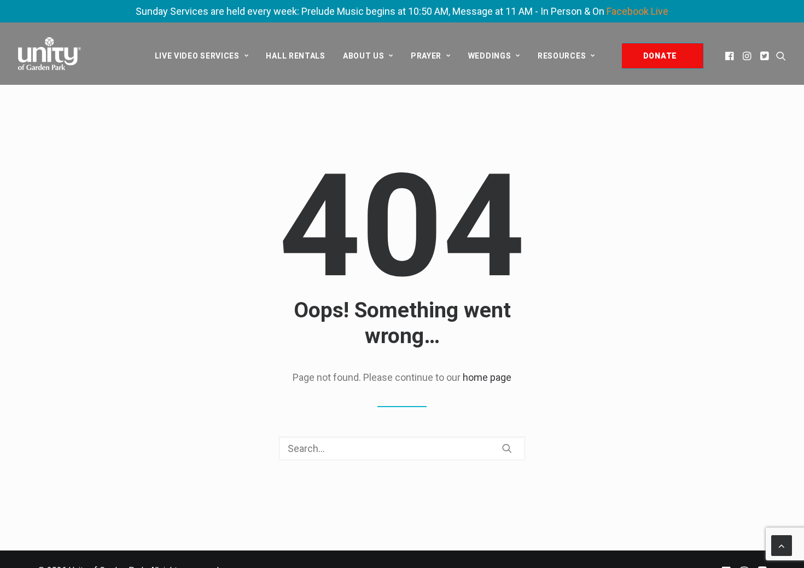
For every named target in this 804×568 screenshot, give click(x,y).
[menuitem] (202, 56)
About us (363, 55)
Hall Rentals (295, 55)
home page (487, 377)
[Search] (402, 448)
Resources (562, 55)
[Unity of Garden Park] (49, 53)
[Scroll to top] (781, 544)
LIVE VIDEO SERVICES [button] (197, 55)
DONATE (660, 56)
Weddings (489, 55)
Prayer (426, 55)
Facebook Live (637, 11)
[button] (730, 56)
